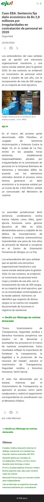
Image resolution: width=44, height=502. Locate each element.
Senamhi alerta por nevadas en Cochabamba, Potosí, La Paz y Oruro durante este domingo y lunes (19, 461)
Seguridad (7, 36)
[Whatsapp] (5, 48)
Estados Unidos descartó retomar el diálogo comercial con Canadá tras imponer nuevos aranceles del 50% (19, 451)
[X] (17, 48)
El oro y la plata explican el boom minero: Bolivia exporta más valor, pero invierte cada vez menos (21, 470)
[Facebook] (11, 48)
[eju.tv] (7, 3)
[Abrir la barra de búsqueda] (37, 3)
